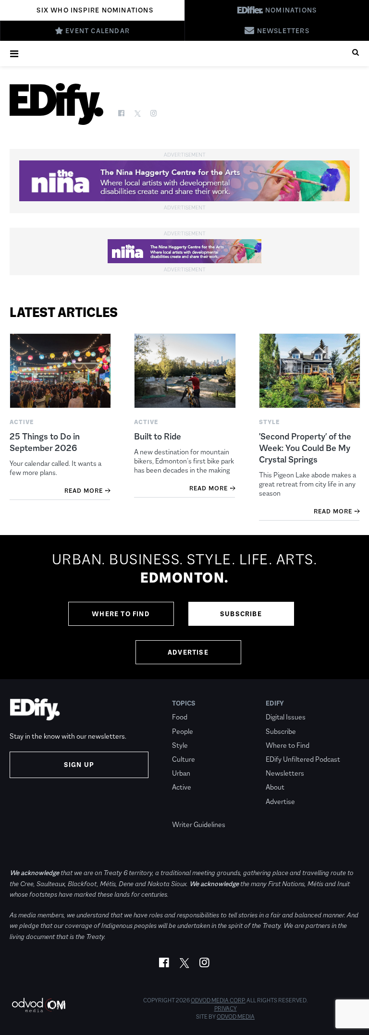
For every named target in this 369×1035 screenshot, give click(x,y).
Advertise (188, 652)
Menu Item (190, 810)
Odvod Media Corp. (218, 1000)
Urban (181, 773)
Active (181, 786)
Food (179, 716)
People (182, 731)
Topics (184, 703)
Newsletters (285, 773)
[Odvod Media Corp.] (38, 1005)
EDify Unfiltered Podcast (303, 759)
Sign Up (79, 764)
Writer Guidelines (198, 824)
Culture (183, 759)
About (275, 786)
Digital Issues (286, 716)
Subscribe (241, 613)
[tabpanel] (184, 607)
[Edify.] (56, 104)
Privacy (225, 1008)
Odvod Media (236, 1017)
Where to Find (121, 613)
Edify (275, 703)
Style (180, 745)
